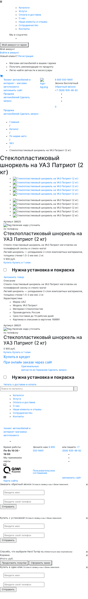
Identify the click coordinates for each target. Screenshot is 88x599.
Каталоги (24, 7)
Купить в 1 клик (21, 262)
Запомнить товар (14, 277)
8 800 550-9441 (64, 79)
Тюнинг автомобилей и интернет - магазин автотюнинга (17, 83)
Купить (8, 262)
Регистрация (25, 56)
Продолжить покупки (14, 562)
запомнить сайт (13, 90)
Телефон (7, 497)
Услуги (23, 11)
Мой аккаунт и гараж (14, 44)
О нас (22, 18)
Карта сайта (11, 480)
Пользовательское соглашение (44, 471)
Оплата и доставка (30, 14)
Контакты (24, 28)
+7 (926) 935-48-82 (66, 90)
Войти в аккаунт (9, 52)
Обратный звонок (65, 86)
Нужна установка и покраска (43, 269)
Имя (5, 488)
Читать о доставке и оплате (20, 384)
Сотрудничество (28, 25)
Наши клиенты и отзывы (33, 21)
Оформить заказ (40, 562)
